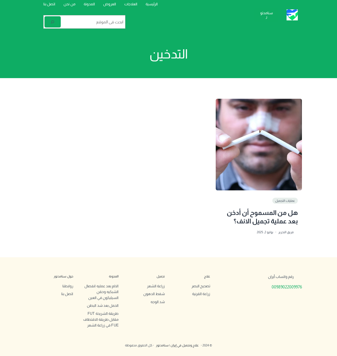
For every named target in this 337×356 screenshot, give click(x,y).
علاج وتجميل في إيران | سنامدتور (177, 345)
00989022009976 (287, 287)
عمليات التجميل (285, 201)
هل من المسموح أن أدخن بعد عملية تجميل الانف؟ (262, 217)
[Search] (52, 21)
